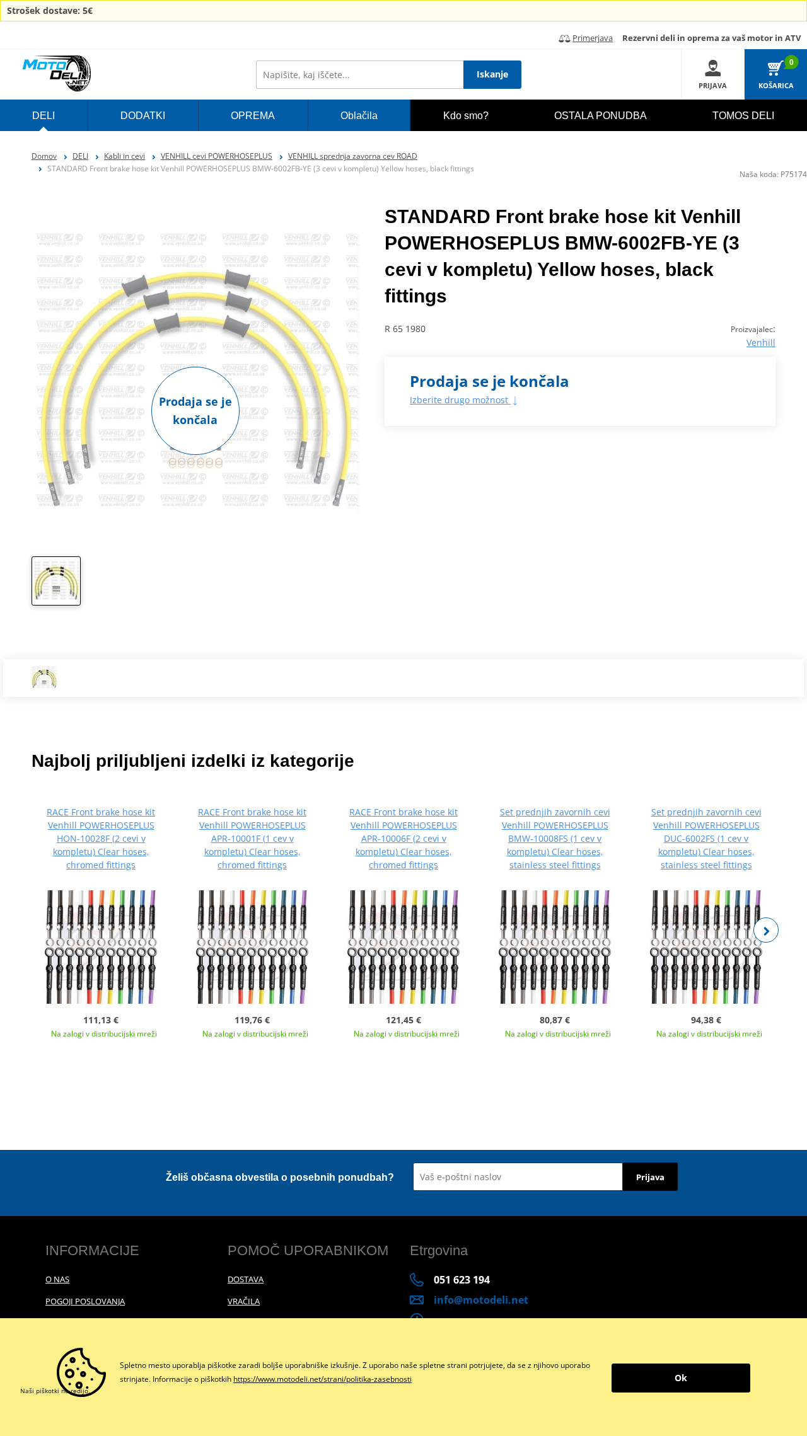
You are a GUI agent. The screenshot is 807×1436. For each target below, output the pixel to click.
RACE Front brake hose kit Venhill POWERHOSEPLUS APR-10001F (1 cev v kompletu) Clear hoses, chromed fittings (252, 838)
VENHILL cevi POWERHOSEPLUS (216, 156)
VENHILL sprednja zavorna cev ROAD (352, 156)
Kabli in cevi (124, 156)
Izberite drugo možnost (460, 400)
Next (766, 930)
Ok (681, 1378)
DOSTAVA (246, 1279)
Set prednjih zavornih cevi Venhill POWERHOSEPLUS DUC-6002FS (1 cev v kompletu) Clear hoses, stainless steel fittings (706, 838)
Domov (44, 156)
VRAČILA (244, 1301)
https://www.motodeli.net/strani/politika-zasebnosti (322, 1379)
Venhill (760, 342)
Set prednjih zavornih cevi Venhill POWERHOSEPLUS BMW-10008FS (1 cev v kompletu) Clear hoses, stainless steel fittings (555, 838)
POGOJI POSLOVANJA (85, 1301)
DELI (80, 156)
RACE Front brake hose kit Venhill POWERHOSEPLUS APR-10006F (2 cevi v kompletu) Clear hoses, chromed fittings (403, 838)
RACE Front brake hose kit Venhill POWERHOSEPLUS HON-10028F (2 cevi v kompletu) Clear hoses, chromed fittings (101, 838)
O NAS (57, 1279)
